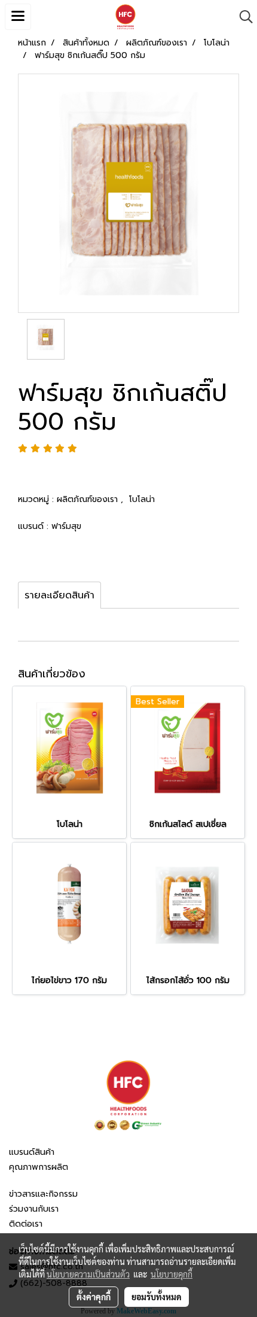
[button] (242, 16)
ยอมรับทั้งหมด (156, 1296)
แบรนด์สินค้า (31, 1152)
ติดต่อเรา (25, 1224)
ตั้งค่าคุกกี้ (94, 1296)
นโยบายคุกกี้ (171, 1274)
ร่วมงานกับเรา (34, 1209)
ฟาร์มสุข (66, 526)
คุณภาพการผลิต (38, 1167)
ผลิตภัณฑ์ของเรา (89, 499)
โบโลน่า (142, 499)
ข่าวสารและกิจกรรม (43, 1194)
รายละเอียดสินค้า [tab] (59, 595)
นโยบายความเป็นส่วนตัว (88, 1274)
